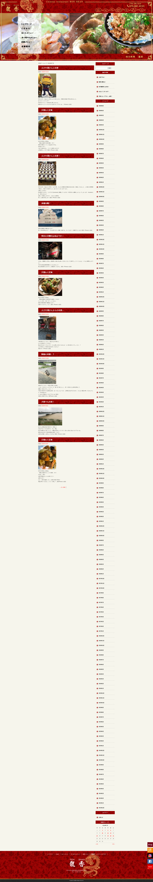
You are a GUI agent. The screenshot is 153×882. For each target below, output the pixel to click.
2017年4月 (101, 616)
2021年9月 (101, 368)
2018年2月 (101, 569)
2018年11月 (101, 530)
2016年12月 (101, 635)
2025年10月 (101, 139)
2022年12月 (101, 296)
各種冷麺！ (46, 203)
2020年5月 (101, 444)
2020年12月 (101, 411)
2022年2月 (101, 344)
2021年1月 (101, 406)
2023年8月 (101, 258)
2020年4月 (101, 449)
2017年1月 (101, 631)
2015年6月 (101, 721)
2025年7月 (101, 153)
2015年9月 (101, 707)
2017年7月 (101, 602)
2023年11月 (101, 244)
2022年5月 (101, 330)
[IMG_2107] (47, 184)
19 (108, 835)
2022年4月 (101, 335)
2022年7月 (101, 320)
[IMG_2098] (50, 295)
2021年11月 (101, 359)
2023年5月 (101, 273)
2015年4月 (101, 731)
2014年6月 (101, 779)
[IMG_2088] (50, 424)
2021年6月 (101, 382)
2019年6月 (101, 497)
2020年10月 (101, 421)
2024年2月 (101, 230)
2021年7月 (101, 378)
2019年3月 (101, 511)
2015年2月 (101, 741)
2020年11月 (101, 416)
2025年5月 (101, 163)
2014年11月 (101, 755)
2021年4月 (101, 392)
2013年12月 (101, 807)
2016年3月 (101, 678)
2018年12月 (101, 526)
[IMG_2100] (50, 226)
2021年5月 (101, 387)
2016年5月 (101, 669)
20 (110, 835)
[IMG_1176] (50, 258)
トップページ (29, 23)
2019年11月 (101, 473)
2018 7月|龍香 (150, 0)
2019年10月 (101, 478)
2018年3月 (101, 564)
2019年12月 (101, 468)
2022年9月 (101, 311)
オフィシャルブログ (101, 854)
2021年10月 (101, 363)
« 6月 (97, 844)
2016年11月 (101, 640)
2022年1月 (101, 349)
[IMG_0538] (47, 468)
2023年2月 (101, 287)
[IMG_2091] (47, 383)
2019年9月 (101, 483)
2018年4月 (101, 559)
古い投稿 (62, 487)
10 (102, 833)
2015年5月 (101, 726)
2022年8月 (101, 316)
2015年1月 (101, 745)
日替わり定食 (47, 110)
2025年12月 (101, 129)
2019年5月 (101, 502)
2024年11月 (101, 191)
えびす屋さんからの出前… (52, 310)
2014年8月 (101, 769)
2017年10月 (101, 588)
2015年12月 (101, 693)
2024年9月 (101, 201)
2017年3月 (101, 621)
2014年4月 (101, 788)
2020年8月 (101, 430)
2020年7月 (101, 435)
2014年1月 (101, 803)
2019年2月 (101, 516)
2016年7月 (101, 659)
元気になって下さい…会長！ (105, 96)
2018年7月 (101, 545)
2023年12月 (101, 239)
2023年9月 (101, 253)
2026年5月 (101, 115)
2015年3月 (101, 736)
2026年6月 (101, 110)
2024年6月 (101, 215)
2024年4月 (101, 225)
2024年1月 (101, 234)
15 (97, 835)
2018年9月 (101, 540)
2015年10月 (101, 702)
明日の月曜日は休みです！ (52, 236)
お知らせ (101, 817)
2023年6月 (101, 268)
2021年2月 (101, 401)
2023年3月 (101, 282)
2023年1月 (101, 292)
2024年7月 (101, 210)
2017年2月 (101, 626)
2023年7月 (101, 263)
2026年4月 (101, 120)
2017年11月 (101, 583)
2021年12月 (101, 354)
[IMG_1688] (47, 339)
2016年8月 (101, 655)
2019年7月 (101, 492)
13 (110, 833)
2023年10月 (101, 249)
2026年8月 (101, 105)
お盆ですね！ (102, 77)
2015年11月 (101, 698)
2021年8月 (101, 373)
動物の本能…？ (47, 354)
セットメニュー (29, 33)
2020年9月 (101, 425)
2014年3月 (101, 793)
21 (113, 835)
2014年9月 (101, 764)
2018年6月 (101, 550)
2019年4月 (101, 507)
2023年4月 (101, 277)
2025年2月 (101, 177)
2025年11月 (101, 134)
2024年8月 (101, 206)
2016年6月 (101, 664)
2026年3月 (101, 125)
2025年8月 (101, 148)
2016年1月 (101, 688)
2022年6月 (101, 325)
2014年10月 (101, 760)
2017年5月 (101, 612)
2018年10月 (101, 535)
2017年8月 (101, 597)
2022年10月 (101, 306)
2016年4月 (101, 674)
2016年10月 (101, 645)
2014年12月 (101, 750)
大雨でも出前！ (47, 402)
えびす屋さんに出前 (49, 68)
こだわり (29, 28)
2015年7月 (101, 717)
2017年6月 (101, 607)
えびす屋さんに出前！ (50, 156)
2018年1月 (101, 573)
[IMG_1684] (47, 96)
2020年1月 (101, 464)
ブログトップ (105, 63)
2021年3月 (101, 397)
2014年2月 (101, 798)
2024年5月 (101, 220)
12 (108, 833)
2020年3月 (101, 454)
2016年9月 (101, 650)
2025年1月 (101, 182)
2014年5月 (101, 784)
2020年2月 (101, 459)
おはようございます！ (104, 91)
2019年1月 (101, 521)
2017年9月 (101, 592)
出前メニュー (29, 42)
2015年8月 (101, 712)
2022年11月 (101, 301)
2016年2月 (101, 683)
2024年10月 (101, 196)
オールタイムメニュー (29, 37)
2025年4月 (101, 167)
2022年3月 (101, 339)
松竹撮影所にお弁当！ (104, 86)
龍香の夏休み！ (102, 82)
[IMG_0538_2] (47, 138)
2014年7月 (101, 774)
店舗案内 (29, 46)
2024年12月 (101, 187)
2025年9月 (101, 144)
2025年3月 (101, 172)
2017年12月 (101, 578)
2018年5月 (101, 554)
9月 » (113, 844)
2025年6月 (101, 158)
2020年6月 (101, 440)
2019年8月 (101, 487)
